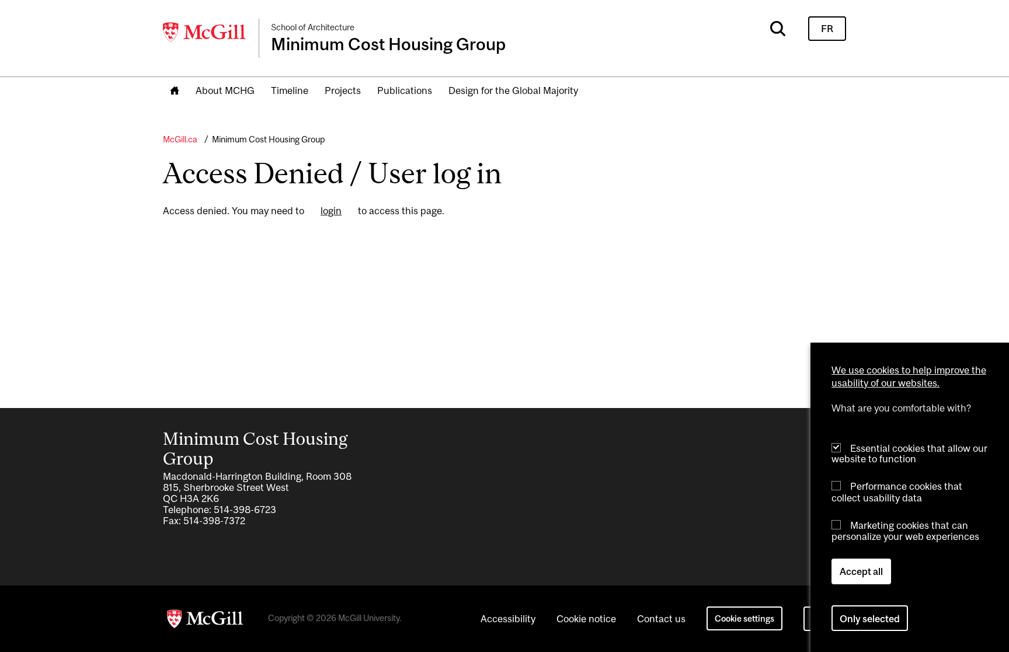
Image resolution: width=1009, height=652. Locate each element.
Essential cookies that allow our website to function (909, 453)
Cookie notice (586, 619)
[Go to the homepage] (174, 91)
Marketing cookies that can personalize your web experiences (905, 530)
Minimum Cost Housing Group (268, 139)
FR (827, 28)
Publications (404, 90)
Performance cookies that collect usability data (896, 491)
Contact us (661, 619)
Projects (343, 90)
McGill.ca (180, 139)
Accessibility (508, 619)
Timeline (289, 90)
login (331, 211)
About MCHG (225, 90)
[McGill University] (205, 32)
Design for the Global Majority (513, 90)
